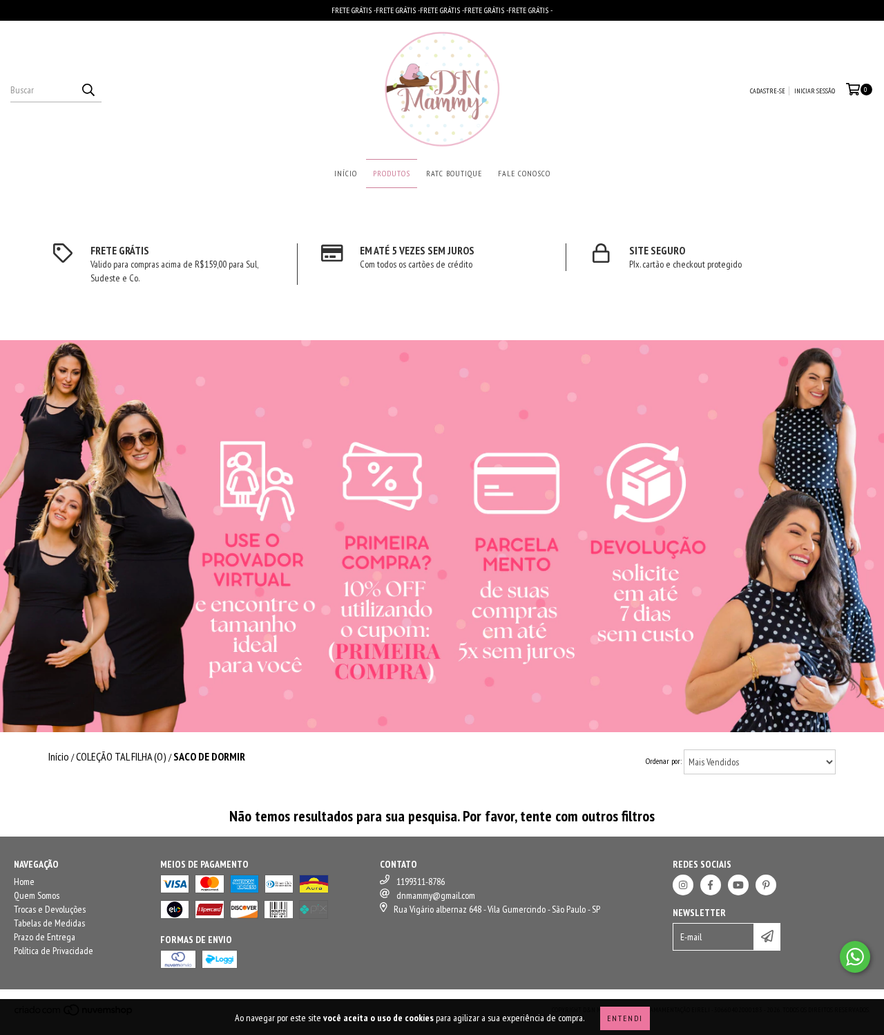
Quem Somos (36, 895)
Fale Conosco (524, 173)
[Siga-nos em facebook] (710, 885)
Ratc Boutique (454, 173)
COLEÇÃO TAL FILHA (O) (121, 756)
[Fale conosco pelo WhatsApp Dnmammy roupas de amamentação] (855, 957)
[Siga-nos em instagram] (683, 885)
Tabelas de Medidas (49, 923)
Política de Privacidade (53, 950)
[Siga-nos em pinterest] (766, 885)
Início (345, 173)
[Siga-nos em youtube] (738, 885)
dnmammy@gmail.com (435, 895)
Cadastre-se (767, 90)
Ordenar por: (664, 761)
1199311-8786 (420, 881)
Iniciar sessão (814, 90)
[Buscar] (88, 89)
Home (24, 881)
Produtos (391, 173)
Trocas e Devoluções (50, 909)
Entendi (625, 1018)
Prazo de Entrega (44, 937)
